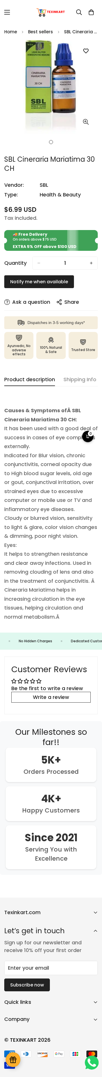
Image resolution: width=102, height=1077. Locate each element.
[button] (91, 12)
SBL (44, 184)
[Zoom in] (85, 122)
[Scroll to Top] (91, 1047)
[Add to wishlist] (85, 51)
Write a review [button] (51, 697)
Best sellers (40, 32)
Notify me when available (39, 281)
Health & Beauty (60, 194)
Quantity (15, 263)
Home (10, 32)
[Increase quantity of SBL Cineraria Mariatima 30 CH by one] (91, 263)
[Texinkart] (51, 12)
